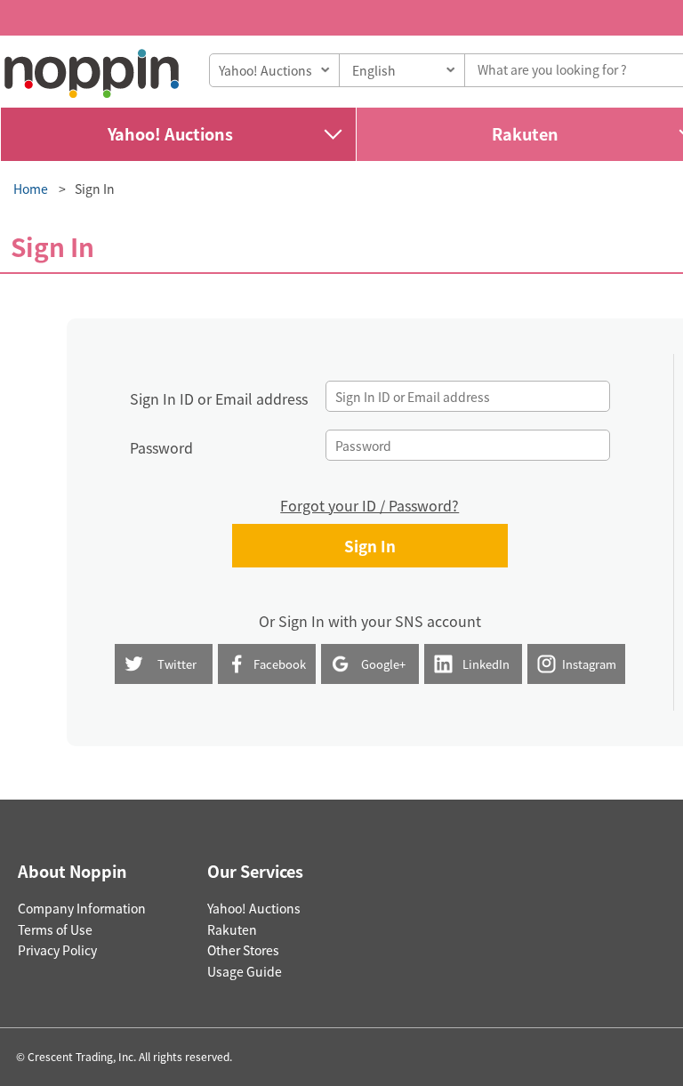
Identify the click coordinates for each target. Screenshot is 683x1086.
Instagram (589, 664)
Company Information (82, 908)
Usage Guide (244, 971)
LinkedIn (486, 664)
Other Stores (243, 950)
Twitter (177, 664)
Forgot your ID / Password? (369, 505)
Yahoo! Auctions (170, 134)
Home (30, 188)
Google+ (383, 664)
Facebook (279, 664)
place (91, 73)
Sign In (95, 188)
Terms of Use (55, 929)
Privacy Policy (57, 950)
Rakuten (232, 929)
